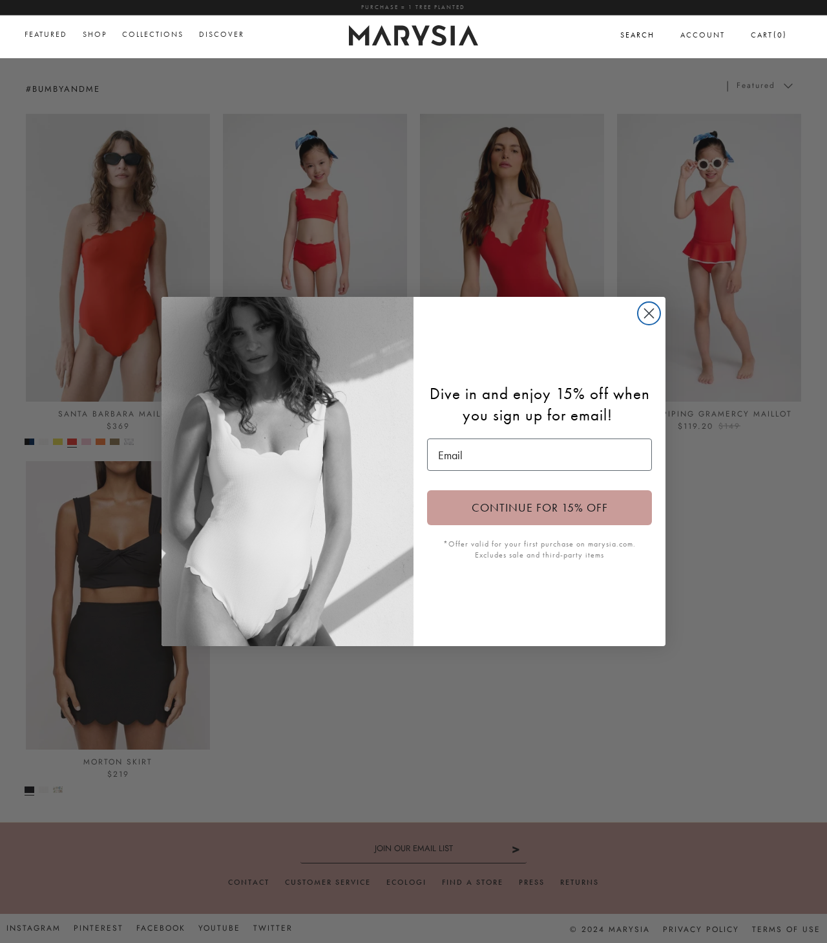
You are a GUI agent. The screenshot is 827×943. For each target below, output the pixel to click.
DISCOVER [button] (221, 34)
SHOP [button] (95, 34)
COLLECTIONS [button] (152, 34)
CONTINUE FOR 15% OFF (540, 507)
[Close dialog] (649, 313)
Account (702, 35)
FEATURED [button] (46, 34)
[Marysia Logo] (413, 33)
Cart (769, 34)
